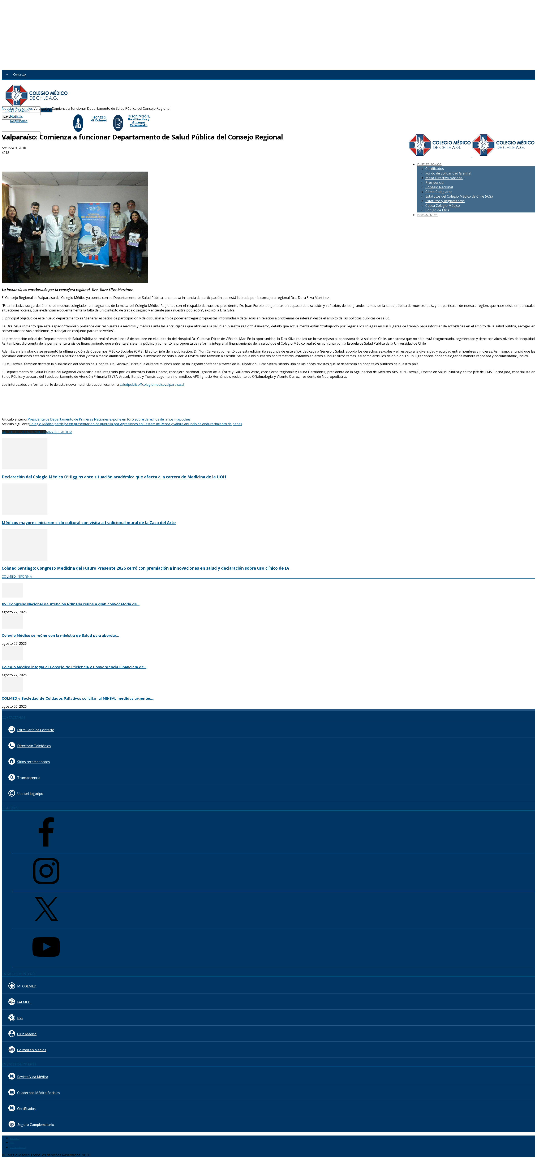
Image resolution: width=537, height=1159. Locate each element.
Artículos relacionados (24, 432)
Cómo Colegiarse (438, 191)
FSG (20, 1018)
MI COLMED (26, 986)
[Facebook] (40, 159)
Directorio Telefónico (34, 746)
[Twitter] (55, 159)
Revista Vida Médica (32, 1076)
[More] (101, 159)
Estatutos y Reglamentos (445, 201)
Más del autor (59, 432)
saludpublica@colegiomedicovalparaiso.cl (152, 384)
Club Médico (26, 1034)
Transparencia (28, 777)
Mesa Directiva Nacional (444, 178)
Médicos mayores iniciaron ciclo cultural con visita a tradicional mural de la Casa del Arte (89, 522)
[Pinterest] (70, 159)
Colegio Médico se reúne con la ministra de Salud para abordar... (60, 636)
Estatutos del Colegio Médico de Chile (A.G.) (459, 196)
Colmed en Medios (31, 1050)
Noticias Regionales (18, 118)
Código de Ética (437, 210)
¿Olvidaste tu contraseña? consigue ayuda (30, 122)
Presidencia (434, 182)
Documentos (427, 215)
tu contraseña (49, 113)
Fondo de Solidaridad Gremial (448, 173)
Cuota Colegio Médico (442, 205)
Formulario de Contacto (35, 730)
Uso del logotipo (30, 793)
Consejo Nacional (439, 187)
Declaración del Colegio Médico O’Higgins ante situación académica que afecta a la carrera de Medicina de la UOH (114, 476)
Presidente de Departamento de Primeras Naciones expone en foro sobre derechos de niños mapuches (109, 419)
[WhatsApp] (85, 159)
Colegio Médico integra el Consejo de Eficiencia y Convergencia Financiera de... (74, 667)
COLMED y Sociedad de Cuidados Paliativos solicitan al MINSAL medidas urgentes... (78, 699)
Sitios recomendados (33, 761)
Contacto (19, 74)
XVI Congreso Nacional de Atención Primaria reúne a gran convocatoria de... (70, 604)
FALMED (23, 1002)
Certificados (434, 168)
